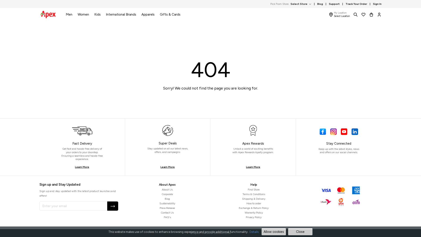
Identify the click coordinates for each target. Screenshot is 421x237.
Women (83, 14)
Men (69, 14)
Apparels (148, 14)
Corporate (167, 194)
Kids (97, 14)
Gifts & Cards (170, 14)
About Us (167, 189)
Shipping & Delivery (253, 198)
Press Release (167, 208)
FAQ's (167, 217)
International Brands (121, 14)
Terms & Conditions (254, 194)
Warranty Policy (254, 212)
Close (300, 232)
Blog (167, 198)
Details (254, 231)
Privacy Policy (254, 217)
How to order (253, 203)
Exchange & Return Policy (254, 208)
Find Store (254, 189)
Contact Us (167, 212)
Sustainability (167, 203)
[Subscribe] (112, 206)
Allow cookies (274, 232)
